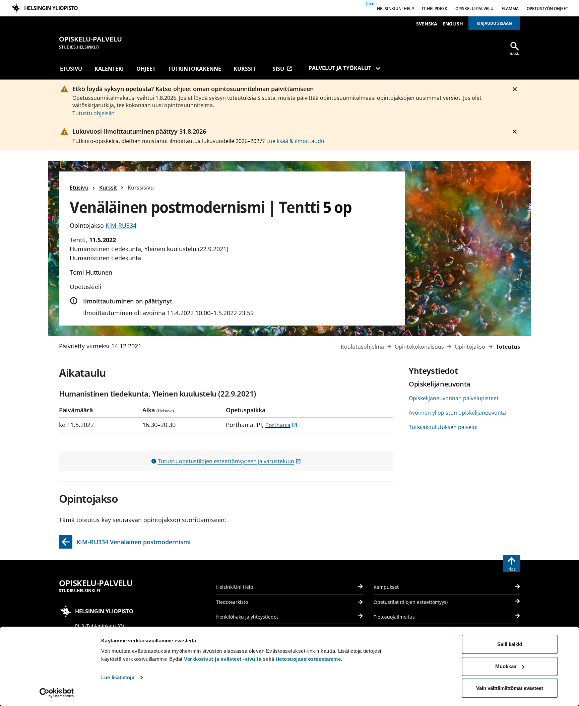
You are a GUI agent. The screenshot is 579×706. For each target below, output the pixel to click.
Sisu (282, 68)
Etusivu (71, 68)
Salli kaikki (509, 644)
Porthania (281, 425)
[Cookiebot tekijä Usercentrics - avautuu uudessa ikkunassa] (56, 693)
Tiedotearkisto (232, 602)
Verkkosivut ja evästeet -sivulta (222, 659)
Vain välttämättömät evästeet (509, 688)
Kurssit (245, 68)
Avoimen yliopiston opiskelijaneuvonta (457, 412)
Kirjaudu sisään (494, 23)
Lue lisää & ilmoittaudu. (296, 141)
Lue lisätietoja (117, 677)
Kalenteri (109, 68)
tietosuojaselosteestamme (308, 659)
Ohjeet (145, 68)
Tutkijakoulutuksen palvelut (443, 427)
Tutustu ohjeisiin (93, 113)
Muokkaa (505, 666)
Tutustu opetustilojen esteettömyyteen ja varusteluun (229, 461)
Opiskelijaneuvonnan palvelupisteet (454, 398)
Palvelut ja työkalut (340, 68)
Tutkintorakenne (194, 68)
